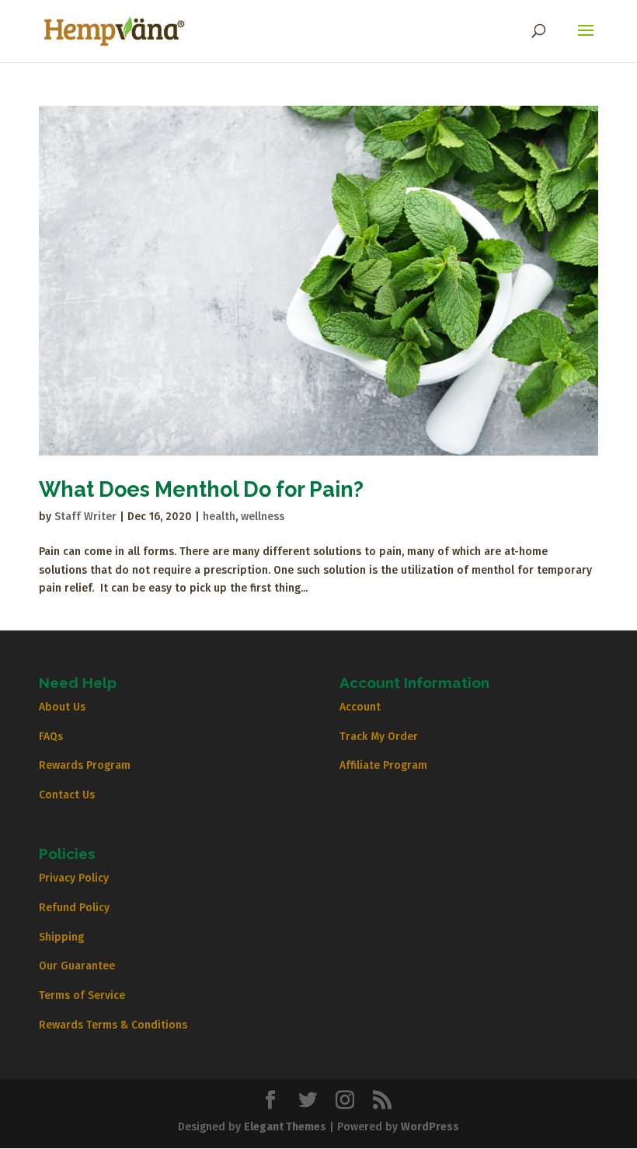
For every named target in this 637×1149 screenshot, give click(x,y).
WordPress (430, 1126)
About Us (62, 707)
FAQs (51, 736)
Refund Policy (74, 907)
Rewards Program (85, 765)
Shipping (61, 937)
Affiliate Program (383, 765)
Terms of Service (82, 995)
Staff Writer (85, 516)
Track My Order (378, 736)
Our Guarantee (77, 966)
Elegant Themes (285, 1126)
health (219, 516)
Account (360, 707)
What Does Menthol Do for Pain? (201, 489)
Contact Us (67, 795)
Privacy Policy (74, 878)
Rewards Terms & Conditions (113, 1025)
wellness (262, 516)
